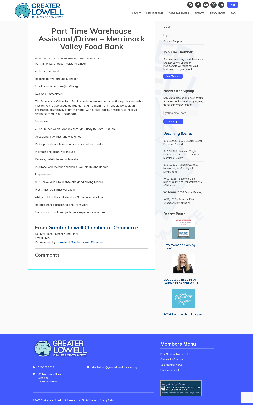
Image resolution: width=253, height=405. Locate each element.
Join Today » (173, 76)
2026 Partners (179, 13)
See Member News (171, 364)
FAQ (233, 13)
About (136, 13)
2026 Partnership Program (183, 314)
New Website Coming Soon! (179, 246)
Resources (217, 13)
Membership (155, 13)
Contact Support (172, 41)
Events (199, 13)
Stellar (111, 400)
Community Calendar (172, 359)
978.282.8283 (46, 367)
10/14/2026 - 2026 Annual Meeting (182, 192)
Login (233, 4)
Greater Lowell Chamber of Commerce (93, 228)
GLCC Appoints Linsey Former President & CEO (181, 281)
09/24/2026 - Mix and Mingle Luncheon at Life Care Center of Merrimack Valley (181, 154)
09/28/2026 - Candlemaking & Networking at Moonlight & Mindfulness (180, 168)
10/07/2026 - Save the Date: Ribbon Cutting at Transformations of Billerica (182, 182)
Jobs (98, 58)
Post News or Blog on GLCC (176, 353)
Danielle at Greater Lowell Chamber (76, 58)
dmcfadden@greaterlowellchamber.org (114, 367)
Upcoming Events (177, 133)
